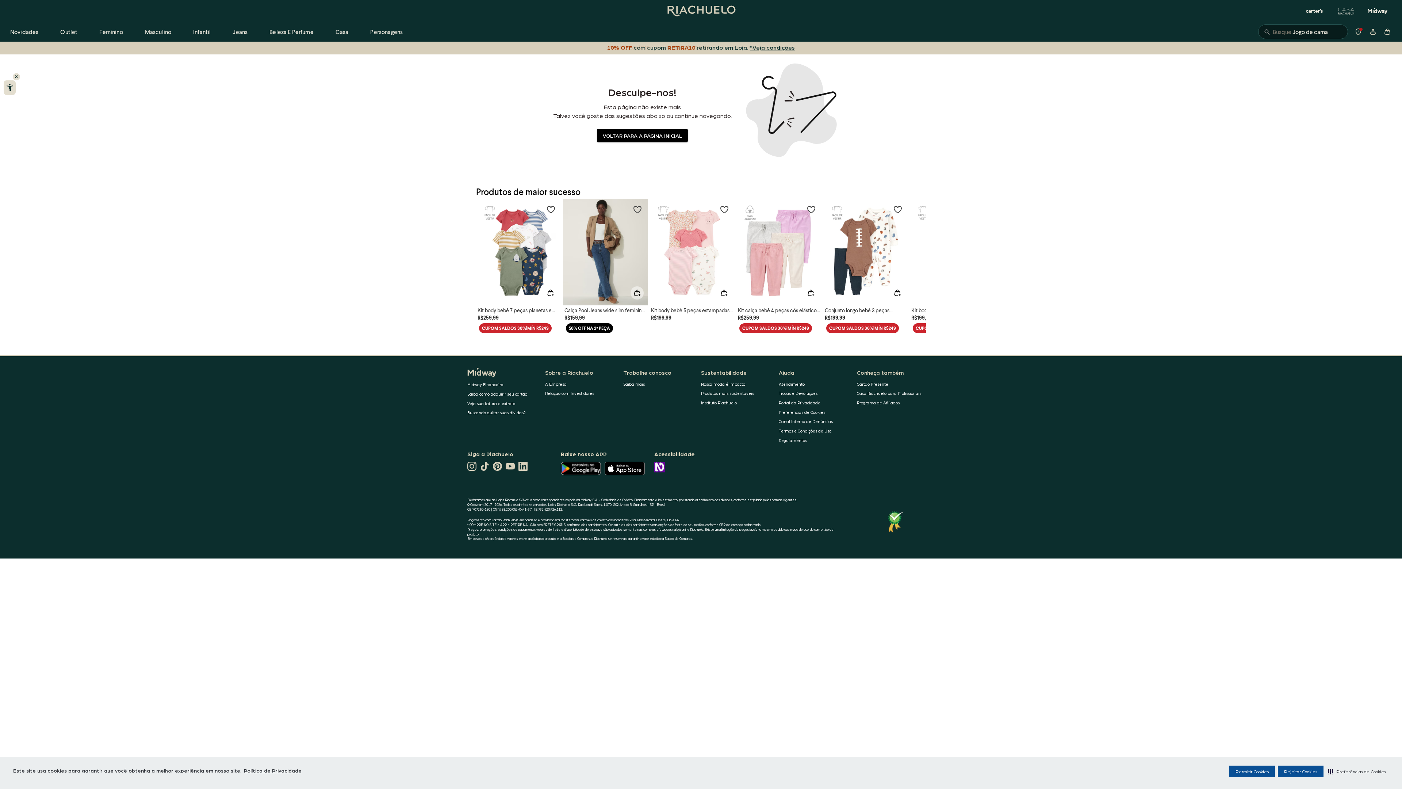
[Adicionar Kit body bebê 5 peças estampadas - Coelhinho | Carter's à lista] (724, 209)
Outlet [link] (68, 31)
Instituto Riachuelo (719, 402)
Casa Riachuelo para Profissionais (889, 393)
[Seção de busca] (1303, 31)
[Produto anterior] (485, 247)
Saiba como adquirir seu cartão (497, 394)
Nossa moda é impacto (723, 384)
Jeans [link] (240, 31)
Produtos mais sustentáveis (727, 393)
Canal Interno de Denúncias (806, 421)
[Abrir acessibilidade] (10, 87)
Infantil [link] (202, 31)
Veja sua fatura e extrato (491, 403)
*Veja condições (772, 47)
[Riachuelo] (701, 11)
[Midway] (1377, 11)
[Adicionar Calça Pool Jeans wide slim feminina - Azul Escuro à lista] (637, 209)
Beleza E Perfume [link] (291, 31)
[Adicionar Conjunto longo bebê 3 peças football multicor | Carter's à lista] (898, 209)
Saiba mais (634, 384)
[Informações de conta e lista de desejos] (1372, 31)
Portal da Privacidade (799, 402)
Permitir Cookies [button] (1252, 771)
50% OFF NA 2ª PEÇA (589, 328)
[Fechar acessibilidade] (16, 76)
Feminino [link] (111, 31)
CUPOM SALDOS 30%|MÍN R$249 (515, 328)
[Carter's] (1314, 11)
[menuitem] (24, 31)
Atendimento (792, 384)
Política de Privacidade (273, 770)
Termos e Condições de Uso (805, 431)
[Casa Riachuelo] (1346, 11)
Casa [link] (342, 31)
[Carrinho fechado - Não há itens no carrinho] (1387, 31)
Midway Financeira (485, 384)
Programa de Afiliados (878, 402)
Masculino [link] (158, 31)
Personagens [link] (386, 31)
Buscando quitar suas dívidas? (496, 412)
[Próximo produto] (916, 247)
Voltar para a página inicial (642, 135)
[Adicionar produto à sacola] (550, 293)
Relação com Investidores (569, 393)
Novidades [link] (24, 31)
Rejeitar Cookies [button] (1300, 771)
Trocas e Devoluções (798, 393)
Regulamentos (793, 440)
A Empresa (556, 384)
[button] (1356, 771)
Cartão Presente (872, 384)
